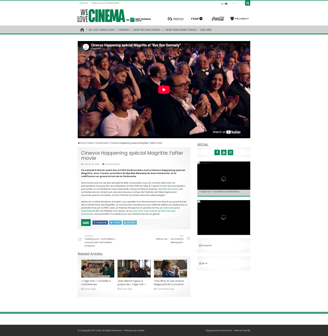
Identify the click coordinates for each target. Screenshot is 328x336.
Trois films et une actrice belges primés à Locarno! (169, 282)
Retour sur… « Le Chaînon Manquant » (170, 239)
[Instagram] (230, 152)
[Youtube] (224, 152)
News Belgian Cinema (146, 29)
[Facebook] (217, 152)
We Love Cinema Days (101, 29)
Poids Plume (225, 330)
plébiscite (168, 207)
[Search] (247, 3)
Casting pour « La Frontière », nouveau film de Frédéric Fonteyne (100, 241)
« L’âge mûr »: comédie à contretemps (96, 282)
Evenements (102, 142)
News (91, 142)
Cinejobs (205, 29)
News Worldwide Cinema (180, 29)
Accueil (82, 29)
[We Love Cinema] (114, 15)
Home (83, 142)
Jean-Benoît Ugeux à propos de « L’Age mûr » (131, 282)
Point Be (246, 330)
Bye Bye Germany (168, 189)
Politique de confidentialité (105, 3)
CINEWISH (124, 29)
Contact (83, 3)
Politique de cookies (134, 330)
